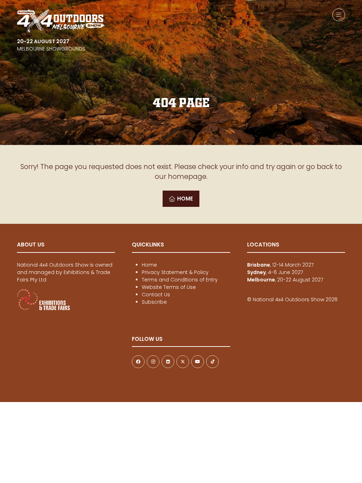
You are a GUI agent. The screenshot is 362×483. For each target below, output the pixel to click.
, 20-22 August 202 (284, 279)
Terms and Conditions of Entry (180, 279)
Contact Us (156, 294)
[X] (182, 361)
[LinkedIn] (168, 361)
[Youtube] (197, 361)
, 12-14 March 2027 (280, 264)
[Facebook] (138, 361)
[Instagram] (153, 361)
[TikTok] (212, 361)
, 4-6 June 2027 (275, 272)
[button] (338, 14)
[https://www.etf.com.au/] (43, 308)
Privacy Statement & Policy (175, 272)
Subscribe (154, 301)
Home (149, 264)
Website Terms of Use (169, 287)
